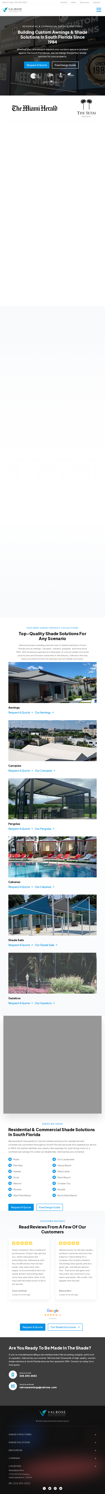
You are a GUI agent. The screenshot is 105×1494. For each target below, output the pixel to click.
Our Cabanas (43, 886)
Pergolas (14, 823)
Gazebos (14, 998)
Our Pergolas (43, 828)
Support (96, 2)
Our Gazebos (43, 1003)
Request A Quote (37, 65)
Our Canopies (43, 770)
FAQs (73, 2)
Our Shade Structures (63, 1327)
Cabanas (14, 882)
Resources (84, 2)
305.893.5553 (21, 2)
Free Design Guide (65, 65)
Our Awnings (43, 712)
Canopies (14, 765)
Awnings (14, 707)
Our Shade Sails (44, 945)
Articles (64, 2)
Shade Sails (16, 940)
